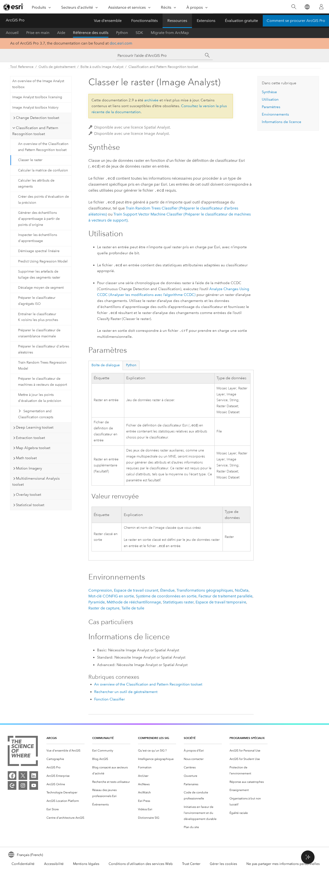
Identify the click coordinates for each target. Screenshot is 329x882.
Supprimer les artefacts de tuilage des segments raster (39, 274)
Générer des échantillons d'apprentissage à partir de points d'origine (39, 219)
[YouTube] (33, 785)
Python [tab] (131, 365)
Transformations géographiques (205, 590)
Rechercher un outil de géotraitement (126, 692)
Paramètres (271, 107)
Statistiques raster (178, 602)
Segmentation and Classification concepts (35, 414)
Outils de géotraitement (57, 67)
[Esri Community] (12, 785)
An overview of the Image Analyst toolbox (38, 84)
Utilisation (270, 99)
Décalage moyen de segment (41, 288)
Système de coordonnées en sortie (166, 596)
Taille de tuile (132, 608)
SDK (139, 32)
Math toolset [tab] (26, 458)
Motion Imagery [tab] (29, 468)
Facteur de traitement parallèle (225, 596)
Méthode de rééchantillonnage (134, 602)
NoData (242, 590)
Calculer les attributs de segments (36, 183)
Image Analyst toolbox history (35, 107)
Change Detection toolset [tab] (37, 118)
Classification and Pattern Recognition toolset (163, 67)
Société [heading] (190, 738)
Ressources (177, 20)
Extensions (206, 20)
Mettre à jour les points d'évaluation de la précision (39, 398)
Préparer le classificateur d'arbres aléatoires (43, 349)
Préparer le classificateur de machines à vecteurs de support (42, 382)
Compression (100, 590)
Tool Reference (21, 67)
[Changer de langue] (307, 6)
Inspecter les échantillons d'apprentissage (37, 238)
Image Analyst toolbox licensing (37, 97)
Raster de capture (103, 608)
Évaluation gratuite (241, 20)
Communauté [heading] (103, 738)
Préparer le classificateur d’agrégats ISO (36, 301)
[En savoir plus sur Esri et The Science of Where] (23, 752)
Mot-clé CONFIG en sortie (111, 596)
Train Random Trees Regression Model (42, 365)
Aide (61, 32)
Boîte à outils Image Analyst (101, 67)
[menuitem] (65, 750)
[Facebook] (12, 775)
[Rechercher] (293, 6)
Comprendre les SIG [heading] (153, 738)
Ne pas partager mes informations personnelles (283, 864)
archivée (151, 100)
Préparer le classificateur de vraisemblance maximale (39, 333)
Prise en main (37, 32)
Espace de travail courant (136, 590)
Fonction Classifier (109, 699)
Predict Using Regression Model (43, 261)
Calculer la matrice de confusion (43, 170)
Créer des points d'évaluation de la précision (43, 200)
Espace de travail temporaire (221, 602)
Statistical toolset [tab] (30, 505)
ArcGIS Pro (15, 20)
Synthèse (269, 92)
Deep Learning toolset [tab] (34, 427)
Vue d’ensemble (108, 20)
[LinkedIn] (33, 775)
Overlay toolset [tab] (28, 494)
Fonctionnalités (144, 20)
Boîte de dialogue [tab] (106, 365)
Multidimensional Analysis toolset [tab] (36, 481)
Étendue (167, 590)
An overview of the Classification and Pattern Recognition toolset (43, 147)
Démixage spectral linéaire (38, 251)
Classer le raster (30, 160)
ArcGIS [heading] (51, 738)
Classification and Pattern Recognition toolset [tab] (35, 131)
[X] (23, 775)
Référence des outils (90, 32)
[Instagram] (23, 785)
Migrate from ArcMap (170, 32)
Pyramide (96, 602)
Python (122, 32)
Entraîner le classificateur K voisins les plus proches (38, 317)
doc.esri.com (121, 43)
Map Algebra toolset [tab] (33, 448)
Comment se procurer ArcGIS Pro (296, 20)
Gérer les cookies (223, 864)
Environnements (275, 114)
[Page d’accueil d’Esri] (13, 7)
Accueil (12, 32)
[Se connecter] (321, 7)
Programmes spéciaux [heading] (247, 738)
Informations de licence (281, 122)
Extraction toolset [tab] (30, 438)
